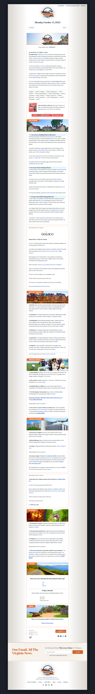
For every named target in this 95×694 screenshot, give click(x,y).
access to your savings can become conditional (49, 264)
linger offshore (57, 179)
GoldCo (58, 83)
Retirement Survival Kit (41, 286)
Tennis (31, 399)
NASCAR (39, 399)
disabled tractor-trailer (57, 210)
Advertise (83, 5)
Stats (43, 382)
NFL (45, 398)
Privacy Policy (46, 469)
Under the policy (37, 58)
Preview (53, 394)
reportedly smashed (45, 218)
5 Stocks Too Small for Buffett (48, 456)
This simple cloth (45, 409)
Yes (43, 582)
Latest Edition (61, 5)
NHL (48, 398)
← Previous (31, 27)
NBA (35, 399)
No (43, 584)
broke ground (49, 136)
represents (37, 162)
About (54, 682)
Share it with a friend (47, 354)
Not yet (44, 585)
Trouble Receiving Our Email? (72, 5)
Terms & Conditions (31, 682)
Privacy (40, 682)
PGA (51, 398)
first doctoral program (34, 75)
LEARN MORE (40, 413)
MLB (42, 398)
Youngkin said (36, 157)
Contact (59, 682)
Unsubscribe (31, 630)
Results (63, 388)
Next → (65, 27)
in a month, (42, 66)
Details (31, 310)
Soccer (60, 398)
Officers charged (43, 202)
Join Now (77, 652)
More (59, 316)
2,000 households (50, 192)
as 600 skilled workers (42, 150)
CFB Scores (47, 376)
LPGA (55, 398)
